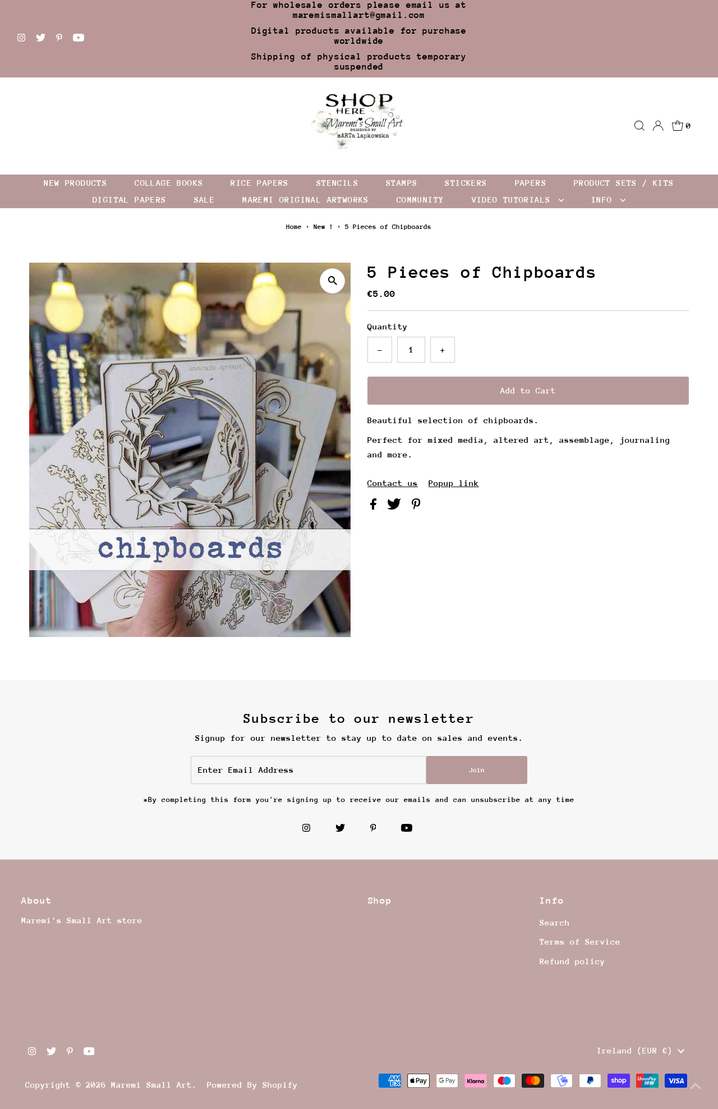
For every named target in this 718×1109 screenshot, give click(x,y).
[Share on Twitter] (396, 506)
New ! (323, 227)
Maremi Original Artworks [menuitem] (305, 199)
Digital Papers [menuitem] (130, 199)
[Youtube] (78, 38)
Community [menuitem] (420, 199)
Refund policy (572, 961)
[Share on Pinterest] (416, 506)
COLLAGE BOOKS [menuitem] (169, 182)
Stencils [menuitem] (337, 182)
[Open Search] (639, 126)
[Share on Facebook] (375, 506)
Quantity (387, 326)
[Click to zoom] (332, 281)
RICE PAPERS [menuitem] (259, 182)
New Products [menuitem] (75, 182)
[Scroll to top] (695, 1086)
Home (294, 227)
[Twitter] (40, 38)
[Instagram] (21, 38)
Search (555, 922)
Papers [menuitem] (530, 182)
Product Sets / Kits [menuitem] (624, 182)
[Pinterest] (59, 38)
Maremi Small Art (151, 1084)
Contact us (392, 483)
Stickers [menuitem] (466, 182)
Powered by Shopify (252, 1084)
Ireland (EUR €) (637, 1050)
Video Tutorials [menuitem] (514, 199)
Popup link (454, 483)
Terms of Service (580, 941)
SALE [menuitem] (204, 199)
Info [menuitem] (604, 199)
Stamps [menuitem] (401, 182)
